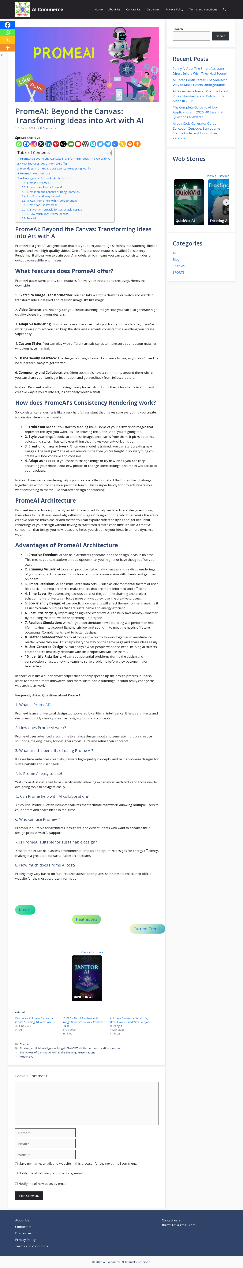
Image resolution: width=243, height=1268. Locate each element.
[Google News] (115, 144)
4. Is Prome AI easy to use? (43, 196)
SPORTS (179, 272)
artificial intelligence (43, 1048)
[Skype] (93, 144)
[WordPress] (85, 144)
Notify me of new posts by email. (42, 1183)
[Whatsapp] (19, 144)
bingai (61, 1048)
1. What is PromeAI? (39, 183)
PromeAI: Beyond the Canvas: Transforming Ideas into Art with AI (65, 158)
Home (99, 9)
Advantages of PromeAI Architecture (45, 178)
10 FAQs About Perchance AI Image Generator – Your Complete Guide (83, 1022)
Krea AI (25, 909)
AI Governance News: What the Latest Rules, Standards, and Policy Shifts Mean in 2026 (200, 96)
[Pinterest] (56, 144)
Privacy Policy (174, 9)
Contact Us (133, 9)
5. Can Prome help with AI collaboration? (52, 200)
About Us (114, 9)
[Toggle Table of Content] (106, 153)
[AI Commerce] (22, 9)
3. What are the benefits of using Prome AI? (53, 192)
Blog (22, 1044)
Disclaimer (153, 9)
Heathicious (86, 919)
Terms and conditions (203, 9)
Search (178, 29)
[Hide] (1, 55)
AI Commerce (47, 9)
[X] (41, 144)
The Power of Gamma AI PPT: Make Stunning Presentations (57, 1052)
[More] (137, 144)
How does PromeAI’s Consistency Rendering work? (56, 168)
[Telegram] (107, 144)
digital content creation (94, 1048)
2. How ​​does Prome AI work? (44, 187)
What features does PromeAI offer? (44, 163)
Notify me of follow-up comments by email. (51, 1173)
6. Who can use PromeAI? (42, 205)
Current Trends (147, 928)
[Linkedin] (48, 144)
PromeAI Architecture (35, 173)
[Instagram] (33, 144)
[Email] (70, 144)
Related (31, 218)
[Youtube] (78, 144)
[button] (224, 9)
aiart (26, 1048)
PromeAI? (41, 704)
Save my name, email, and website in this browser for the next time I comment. (78, 1163)
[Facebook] (26, 144)
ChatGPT (72, 1048)
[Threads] (63, 144)
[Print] (130, 144)
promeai (115, 1048)
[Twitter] (100, 144)
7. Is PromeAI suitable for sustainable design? (54, 209)
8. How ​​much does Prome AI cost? (48, 214)
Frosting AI (26, 1056)
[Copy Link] (122, 144)
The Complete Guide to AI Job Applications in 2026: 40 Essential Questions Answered (198, 112)
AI (28, 1044)
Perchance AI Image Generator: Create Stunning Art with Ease (34, 1020)
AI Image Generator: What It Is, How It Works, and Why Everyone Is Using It (130, 1022)
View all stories (92, 952)
